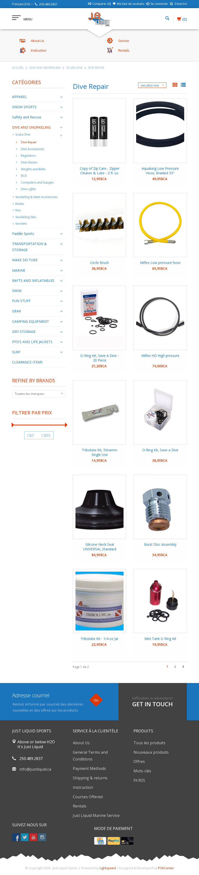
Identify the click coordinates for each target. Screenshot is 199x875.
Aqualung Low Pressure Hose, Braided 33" (160, 170)
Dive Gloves (29, 162)
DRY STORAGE (23, 331)
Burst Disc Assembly (160, 544)
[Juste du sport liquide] (99, 18)
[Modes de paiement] (100, 841)
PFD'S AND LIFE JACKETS (32, 341)
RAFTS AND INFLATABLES (33, 280)
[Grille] (175, 85)
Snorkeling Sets (25, 217)
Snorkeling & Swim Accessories (36, 197)
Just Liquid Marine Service (96, 815)
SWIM (16, 290)
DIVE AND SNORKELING (45, 68)
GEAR (16, 311)
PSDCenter (166, 868)
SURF (16, 352)
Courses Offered (88, 796)
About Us (81, 742)
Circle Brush (99, 262)
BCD (24, 176)
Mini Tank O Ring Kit (160, 638)
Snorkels (21, 224)
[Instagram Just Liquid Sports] (42, 837)
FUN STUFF (21, 301)
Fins (18, 210)
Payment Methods (89, 768)
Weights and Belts (33, 169)
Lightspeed (108, 868)
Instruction (83, 787)
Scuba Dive (74, 68)
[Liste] (183, 85)
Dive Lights (28, 189)
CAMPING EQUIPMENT (30, 321)
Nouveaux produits (151, 752)
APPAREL (19, 96)
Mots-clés (142, 771)
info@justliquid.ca (35, 769)
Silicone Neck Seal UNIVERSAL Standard (99, 546)
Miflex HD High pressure (160, 355)
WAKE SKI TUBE (25, 260)
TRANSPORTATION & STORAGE (29, 246)
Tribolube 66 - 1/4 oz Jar (99, 638)
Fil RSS (139, 780)
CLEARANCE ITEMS (27, 362)
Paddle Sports (23, 233)
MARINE (18, 270)
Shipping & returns (90, 778)
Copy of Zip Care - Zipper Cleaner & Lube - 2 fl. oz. (99, 170)
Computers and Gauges (37, 182)
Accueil (18, 68)
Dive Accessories (32, 149)
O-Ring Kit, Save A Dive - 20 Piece (99, 357)
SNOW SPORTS (24, 107)
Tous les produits (149, 742)
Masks (19, 204)
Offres (139, 761)
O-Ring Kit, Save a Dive (160, 450)
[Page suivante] (183, 666)
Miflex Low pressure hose (160, 262)
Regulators (28, 156)
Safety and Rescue (26, 117)
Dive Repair (96, 68)
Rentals (79, 806)
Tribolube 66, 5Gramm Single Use (99, 452)
